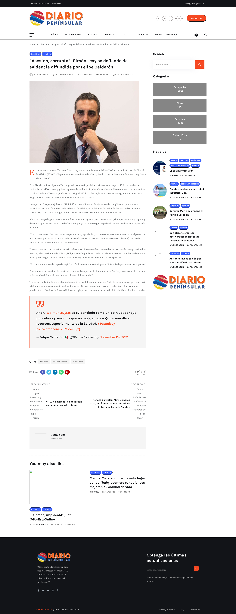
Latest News (56, 3)
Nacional (93, 34)
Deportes (143, 34)
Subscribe (196, 18)
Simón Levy (78, 361)
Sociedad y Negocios (166, 34)
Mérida (54, 34)
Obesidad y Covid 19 (181, 170)
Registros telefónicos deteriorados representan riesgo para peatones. (184, 236)
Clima (179, 105)
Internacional (73, 34)
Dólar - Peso (180, 137)
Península (110, 34)
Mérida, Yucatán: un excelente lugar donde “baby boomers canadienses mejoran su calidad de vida (117, 482)
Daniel (95, 492)
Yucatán (126, 34)
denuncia (44, 361)
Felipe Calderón (60, 361)
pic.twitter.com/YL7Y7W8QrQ (58, 329)
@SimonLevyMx (58, 313)
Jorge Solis (38, 524)
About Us (33, 3)
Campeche (180, 89)
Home (33, 44)
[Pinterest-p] (58, 590)
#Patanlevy (106, 323)
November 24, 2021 (114, 337)
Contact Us (44, 3)
